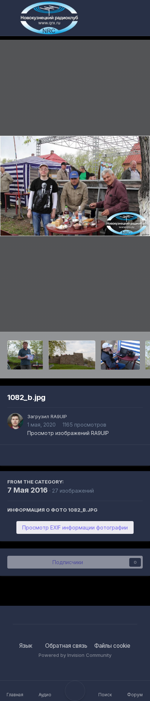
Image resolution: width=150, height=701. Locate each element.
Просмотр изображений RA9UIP (68, 433)
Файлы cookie (112, 645)
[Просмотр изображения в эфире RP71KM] (120, 355)
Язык (26, 645)
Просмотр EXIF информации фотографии (75, 527)
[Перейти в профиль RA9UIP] (15, 421)
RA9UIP (59, 416)
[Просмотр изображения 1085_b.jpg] (72, 355)
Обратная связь (66, 645)
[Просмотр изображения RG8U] (25, 355)
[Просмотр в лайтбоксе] (75, 186)
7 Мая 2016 (27, 490)
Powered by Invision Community (75, 655)
